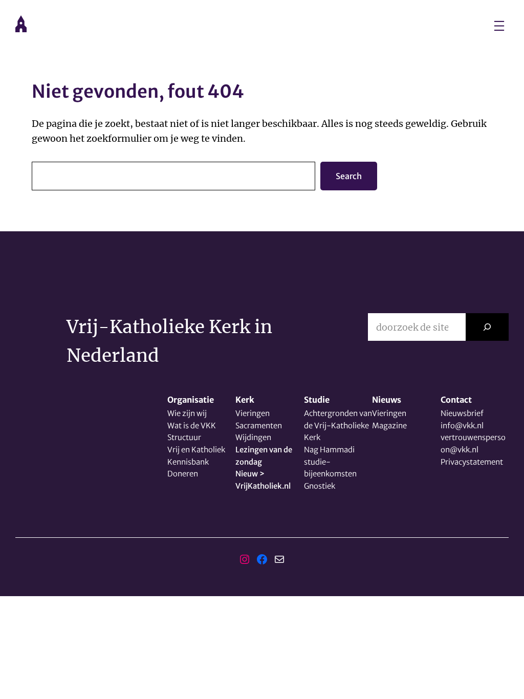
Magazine (389, 425)
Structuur (184, 437)
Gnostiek (319, 486)
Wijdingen (253, 437)
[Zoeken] (487, 327)
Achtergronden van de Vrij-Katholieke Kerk (338, 425)
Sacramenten (258, 425)
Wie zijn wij (187, 413)
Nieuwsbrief (462, 413)
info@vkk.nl (462, 425)
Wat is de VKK (191, 425)
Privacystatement (472, 462)
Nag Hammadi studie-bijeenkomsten (330, 461)
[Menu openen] (499, 25)
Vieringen (252, 413)
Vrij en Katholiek (196, 449)
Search (349, 176)
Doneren (182, 473)
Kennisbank (188, 462)
